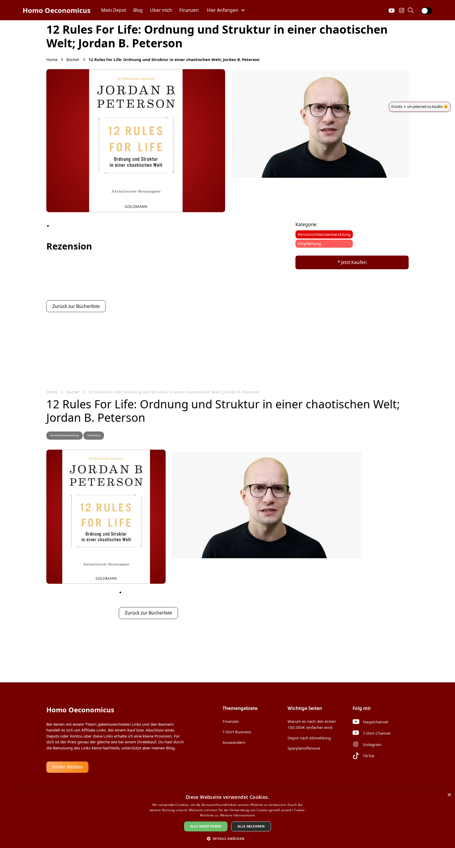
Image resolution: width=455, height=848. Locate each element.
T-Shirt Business (236, 731)
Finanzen (189, 10)
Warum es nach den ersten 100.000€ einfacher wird (312, 724)
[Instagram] (401, 10)
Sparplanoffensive (304, 748)
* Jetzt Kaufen (352, 262)
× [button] (449, 795)
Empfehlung (309, 243)
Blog (138, 10)
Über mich (161, 10)
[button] (226, 10)
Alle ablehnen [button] (251, 826)
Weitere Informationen (237, 815)
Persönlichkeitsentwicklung (324, 234)
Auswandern (233, 742)
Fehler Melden (67, 767)
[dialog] (227, 818)
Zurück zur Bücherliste (76, 306)
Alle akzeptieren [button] (205, 826)
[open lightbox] (135, 140)
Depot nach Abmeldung (309, 737)
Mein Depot (113, 10)
